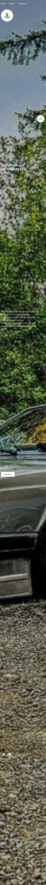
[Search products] (41, 119)
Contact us (22, 3)
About (11, 3)
